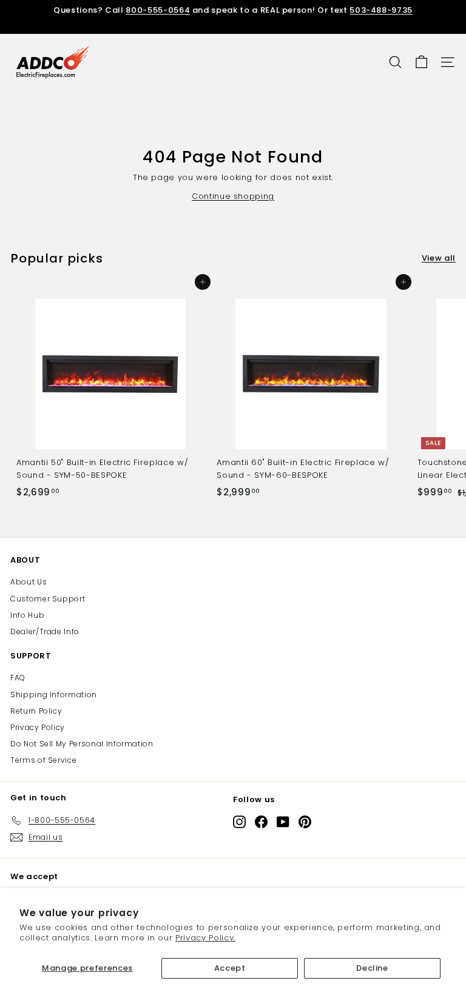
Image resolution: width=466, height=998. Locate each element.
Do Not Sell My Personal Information (82, 743)
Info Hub (27, 615)
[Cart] (421, 62)
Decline (372, 968)
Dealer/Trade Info (44, 631)
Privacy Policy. (205, 937)
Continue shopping (233, 196)
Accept (230, 968)
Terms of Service (43, 760)
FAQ (17, 677)
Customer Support (47, 599)
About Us (28, 582)
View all (439, 258)
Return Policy (36, 711)
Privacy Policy (37, 727)
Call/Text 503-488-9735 (342, 27)
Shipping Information (53, 694)
